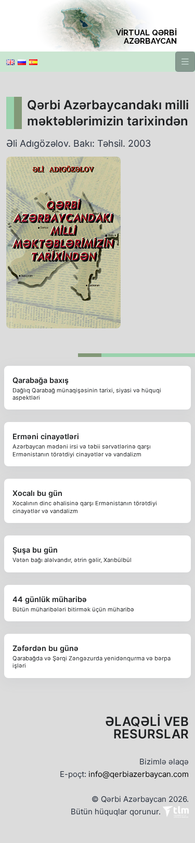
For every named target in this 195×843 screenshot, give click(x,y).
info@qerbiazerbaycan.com (138, 774)
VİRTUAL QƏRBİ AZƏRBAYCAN (146, 37)
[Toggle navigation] (185, 62)
